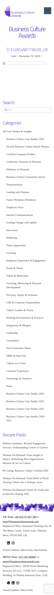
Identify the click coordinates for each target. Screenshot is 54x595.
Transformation (14, 184)
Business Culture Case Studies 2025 (25, 139)
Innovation (12, 230)
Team (9, 386)
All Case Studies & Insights (17, 131)
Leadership (12, 332)
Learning (11, 252)
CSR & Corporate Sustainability (23, 302)
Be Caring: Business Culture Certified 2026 (25, 470)
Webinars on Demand (17, 169)
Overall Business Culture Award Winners (27, 146)
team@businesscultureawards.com (21, 521)
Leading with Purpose (17, 192)
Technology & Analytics (19, 378)
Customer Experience (17, 370)
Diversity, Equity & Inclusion (21, 295)
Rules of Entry (27, 550)
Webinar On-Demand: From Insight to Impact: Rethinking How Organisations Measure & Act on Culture (23, 459)
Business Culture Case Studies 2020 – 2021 (26, 418)
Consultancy (12, 340)
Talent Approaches (16, 245)
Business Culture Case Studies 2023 (25, 401)
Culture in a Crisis (15, 363)
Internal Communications (19, 215)
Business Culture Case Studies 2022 (25, 408)
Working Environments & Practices (24, 317)
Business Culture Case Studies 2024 (25, 393)
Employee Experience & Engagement (26, 260)
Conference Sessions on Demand (23, 161)
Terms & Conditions (11, 550)
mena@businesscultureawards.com (21, 561)
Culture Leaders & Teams (19, 310)
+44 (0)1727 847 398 (25, 516)
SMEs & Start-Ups (16, 355)
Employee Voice (14, 207)
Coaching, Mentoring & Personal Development (23, 285)
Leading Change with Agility (21, 222)
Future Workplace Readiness (21, 199)
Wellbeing (11, 237)
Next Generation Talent (18, 348)
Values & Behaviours (17, 275)
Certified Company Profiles (20, 154)
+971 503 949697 (27, 557)
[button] (47, 10)
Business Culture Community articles (25, 176)
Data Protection (40, 550)
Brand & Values (14, 268)
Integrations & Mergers (18, 325)
